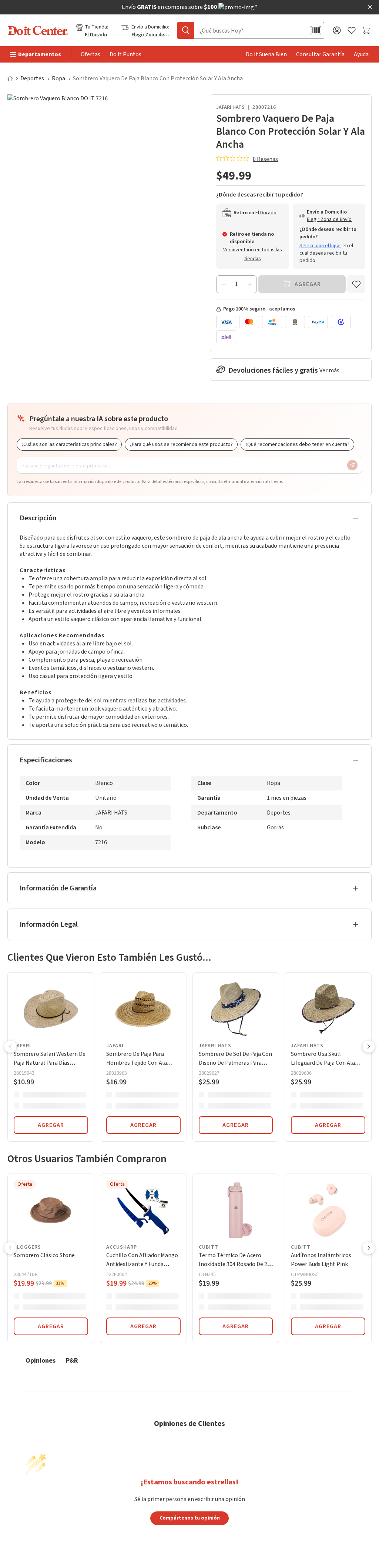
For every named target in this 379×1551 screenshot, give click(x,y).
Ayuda (361, 54)
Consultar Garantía (320, 54)
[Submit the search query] (185, 30)
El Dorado (96, 34)
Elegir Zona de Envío (150, 34)
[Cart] (367, 30)
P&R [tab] (72, 1360)
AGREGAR (51, 1125)
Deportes (32, 78)
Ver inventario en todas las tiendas (252, 254)
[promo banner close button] (370, 7)
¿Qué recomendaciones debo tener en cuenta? (297, 444)
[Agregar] (249, 284)
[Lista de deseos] (352, 30)
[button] (10, 1047)
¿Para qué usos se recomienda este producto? (181, 444)
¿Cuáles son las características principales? (69, 444)
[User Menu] (337, 30)
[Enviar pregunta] (352, 465)
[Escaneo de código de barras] (315, 30)
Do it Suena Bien (266, 54)
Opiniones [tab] (41, 1360)
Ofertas (90, 54)
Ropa (58, 78)
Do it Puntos (125, 54)
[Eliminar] (223, 284)
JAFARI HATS (230, 107)
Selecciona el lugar (320, 245)
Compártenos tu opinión (190, 1517)
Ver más (329, 370)
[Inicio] (13, 78)
